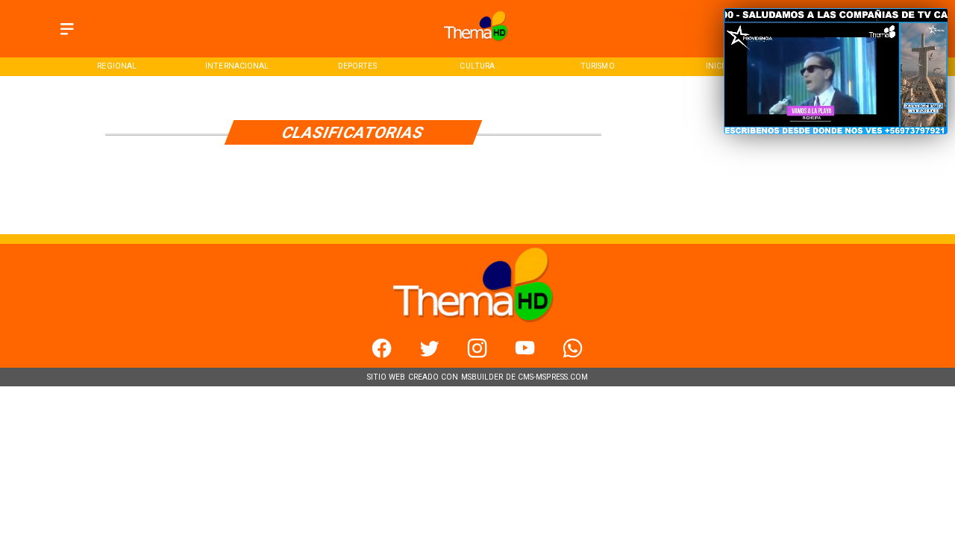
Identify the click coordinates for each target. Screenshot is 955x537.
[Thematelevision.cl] (67, 35)
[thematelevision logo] (477, 45)
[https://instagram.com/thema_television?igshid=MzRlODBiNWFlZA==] (477, 355)
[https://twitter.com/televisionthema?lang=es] (429, 355)
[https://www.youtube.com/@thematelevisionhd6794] (525, 355)
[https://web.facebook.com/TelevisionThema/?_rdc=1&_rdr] (382, 355)
